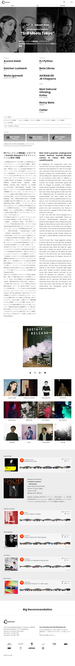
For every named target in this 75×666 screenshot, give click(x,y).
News (12, 5)
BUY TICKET (15, 137)
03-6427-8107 (15, 633)
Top (37, 5)
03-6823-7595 (15, 635)
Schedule (62, 5)
